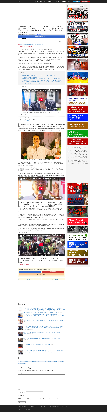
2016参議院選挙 (27, 361)
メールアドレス (22, 392)
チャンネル (43, 1)
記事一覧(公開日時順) (53, 279)
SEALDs (39, 361)
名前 (19, 389)
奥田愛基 (34, 361)
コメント (20, 373)
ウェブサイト (21, 395)
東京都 (35, 34)
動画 (39, 34)
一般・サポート (30, 271)
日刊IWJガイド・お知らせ (54, 1)
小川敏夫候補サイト (26, 120)
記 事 (36, 1)
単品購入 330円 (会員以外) (41, 274)
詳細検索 (81, 6)
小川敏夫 (45, 361)
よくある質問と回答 (54, 406)
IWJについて (34, 406)
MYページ (76, 1)
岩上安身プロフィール (24, 406)
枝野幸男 (55, 361)
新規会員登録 (85, 1)
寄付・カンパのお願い (67, 1)
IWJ (19, 1)
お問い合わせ (64, 406)
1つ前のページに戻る (30, 279)
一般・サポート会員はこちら (41, 36)
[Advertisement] (41, 13)
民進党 (20, 361)
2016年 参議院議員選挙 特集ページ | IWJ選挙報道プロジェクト (34, 44)
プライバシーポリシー (43, 406)
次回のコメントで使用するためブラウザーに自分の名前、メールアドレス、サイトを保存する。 (40, 398)
